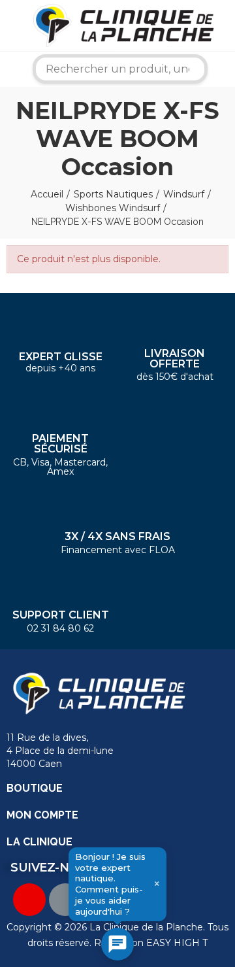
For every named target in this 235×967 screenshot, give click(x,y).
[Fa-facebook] (65, 899)
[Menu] (9, 25)
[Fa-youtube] (29, 899)
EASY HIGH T (177, 943)
